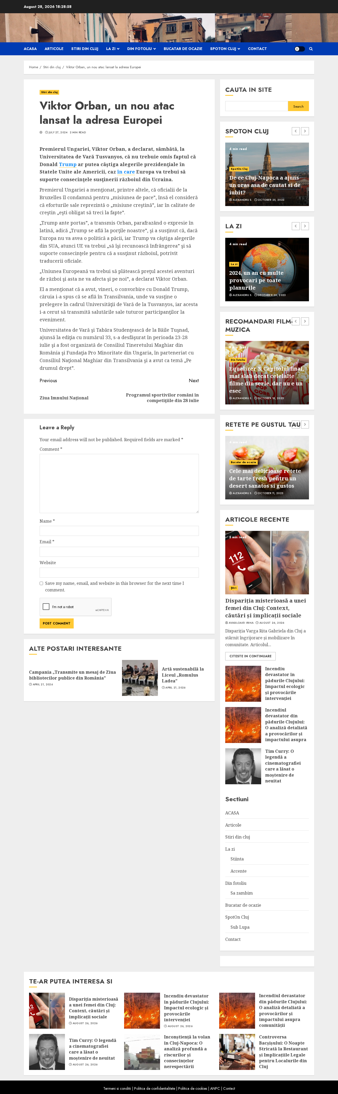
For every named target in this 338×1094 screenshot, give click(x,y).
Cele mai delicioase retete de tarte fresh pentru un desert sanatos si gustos (265, 478)
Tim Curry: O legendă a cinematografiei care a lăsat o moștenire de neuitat (283, 766)
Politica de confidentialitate (154, 1088)
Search (298, 106)
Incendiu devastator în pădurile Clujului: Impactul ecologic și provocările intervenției (285, 683)
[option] (267, 174)
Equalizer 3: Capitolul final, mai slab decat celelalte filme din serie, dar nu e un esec (266, 379)
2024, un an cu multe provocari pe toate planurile (256, 280)
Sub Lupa (240, 927)
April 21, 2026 (43, 684)
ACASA (30, 48)
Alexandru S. (242, 200)
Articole (54, 48)
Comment (51, 449)
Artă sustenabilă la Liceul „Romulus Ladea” (183, 675)
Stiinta (237, 859)
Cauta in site (248, 89)
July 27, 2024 (58, 132)
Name (47, 521)
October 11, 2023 (270, 493)
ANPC (215, 1088)
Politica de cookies (192, 1088)
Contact (257, 48)
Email (47, 542)
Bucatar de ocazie (183, 48)
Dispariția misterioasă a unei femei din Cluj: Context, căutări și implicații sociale (265, 608)
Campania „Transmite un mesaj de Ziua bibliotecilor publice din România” (72, 675)
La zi (110, 48)
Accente (239, 871)
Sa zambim (242, 893)
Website (48, 563)
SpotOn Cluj (223, 48)
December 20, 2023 (272, 295)
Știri (233, 588)
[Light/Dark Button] (299, 49)
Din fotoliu (139, 48)
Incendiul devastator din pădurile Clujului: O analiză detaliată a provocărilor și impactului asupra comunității (286, 727)
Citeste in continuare (250, 656)
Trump (68, 164)
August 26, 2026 (271, 623)
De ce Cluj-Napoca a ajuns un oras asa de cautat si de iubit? (265, 185)
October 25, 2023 (271, 200)
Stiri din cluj (84, 48)
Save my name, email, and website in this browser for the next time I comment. (114, 586)
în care (126, 171)
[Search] (311, 49)
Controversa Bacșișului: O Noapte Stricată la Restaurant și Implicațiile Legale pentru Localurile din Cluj (283, 1051)
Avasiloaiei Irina (241, 623)
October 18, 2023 (271, 398)
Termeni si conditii (117, 1088)
